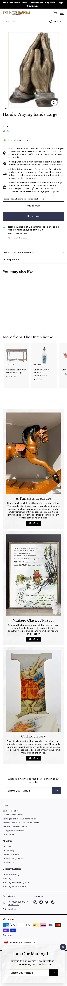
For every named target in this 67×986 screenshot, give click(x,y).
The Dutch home (38, 337)
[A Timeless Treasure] (33, 453)
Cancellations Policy (12, 814)
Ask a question (11, 259)
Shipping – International (14, 886)
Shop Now (33, 523)
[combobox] (33, 21)
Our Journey (8, 850)
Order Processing (11, 874)
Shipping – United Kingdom (16, 882)
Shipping (19, 199)
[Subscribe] (53, 972)
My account (8, 834)
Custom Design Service (14, 858)
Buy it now (33, 216)
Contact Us (8, 862)
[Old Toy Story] (33, 691)
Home (5, 108)
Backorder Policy (11, 811)
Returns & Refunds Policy (15, 826)
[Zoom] (54, 103)
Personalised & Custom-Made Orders (21, 822)
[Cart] (55, 13)
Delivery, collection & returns (18, 252)
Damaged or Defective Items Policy (19, 819)
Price (5, 126)
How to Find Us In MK (13, 854)
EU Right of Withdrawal (14, 830)
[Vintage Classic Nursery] (33, 575)
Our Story (7, 846)
